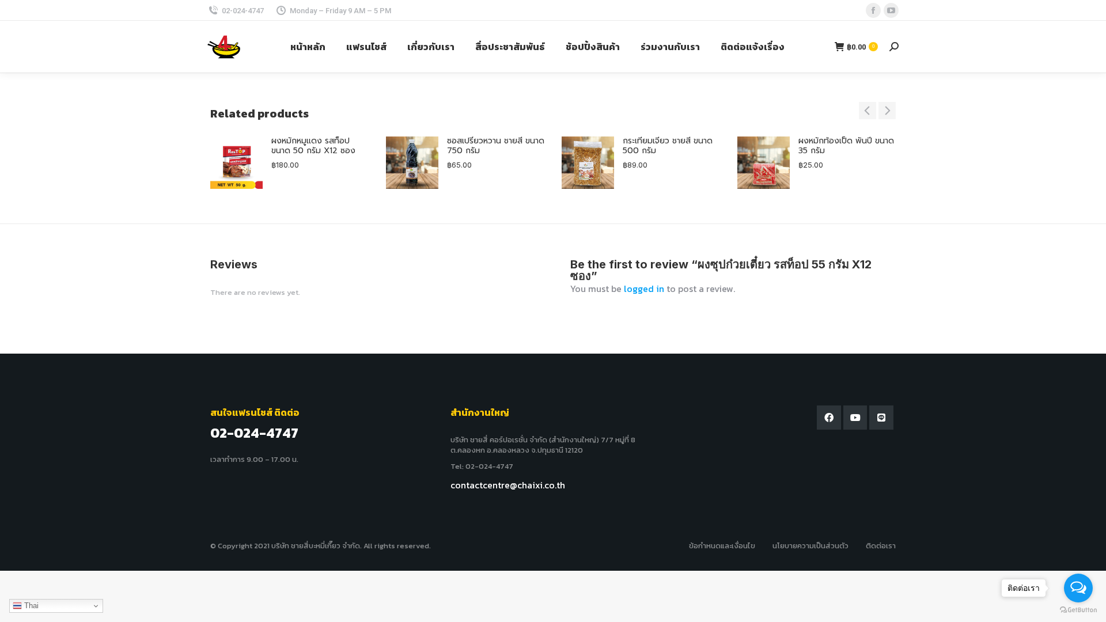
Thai (30, 605)
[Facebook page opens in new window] (873, 10)
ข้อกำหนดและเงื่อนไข (722, 545)
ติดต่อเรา (881, 545)
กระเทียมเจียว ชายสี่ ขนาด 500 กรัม (668, 146)
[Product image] (236, 162)
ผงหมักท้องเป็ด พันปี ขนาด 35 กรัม (846, 146)
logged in (644, 288)
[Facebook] (829, 417)
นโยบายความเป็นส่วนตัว (810, 545)
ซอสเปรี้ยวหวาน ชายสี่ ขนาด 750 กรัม (495, 146)
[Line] (881, 417)
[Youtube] (855, 417)
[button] (867, 110)
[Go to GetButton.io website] (1078, 610)
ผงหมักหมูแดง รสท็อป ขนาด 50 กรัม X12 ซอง (313, 146)
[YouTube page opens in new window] (891, 10)
